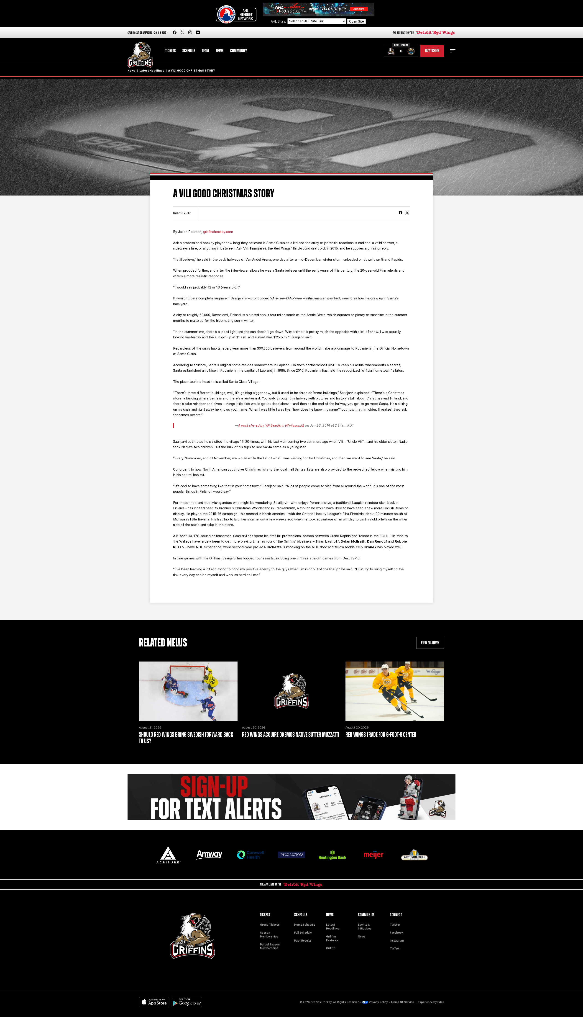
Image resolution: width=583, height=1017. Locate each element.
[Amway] (209, 855)
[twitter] (182, 33)
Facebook (396, 932)
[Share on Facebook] (400, 213)
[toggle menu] (452, 51)
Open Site (356, 21)
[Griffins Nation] (291, 797)
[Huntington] (332, 855)
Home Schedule (304, 924)
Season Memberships (269, 934)
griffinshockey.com (218, 232)
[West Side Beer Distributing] (414, 854)
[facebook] (174, 33)
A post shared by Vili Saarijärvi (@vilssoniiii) (271, 425)
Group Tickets (270, 924)
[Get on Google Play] (187, 1002)
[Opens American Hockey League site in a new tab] (236, 14)
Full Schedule (303, 932)
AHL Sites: (279, 21)
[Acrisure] (168, 854)
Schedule (188, 51)
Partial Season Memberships (270, 946)
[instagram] (190, 33)
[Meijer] (373, 854)
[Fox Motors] (291, 855)
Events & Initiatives (364, 926)
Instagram (397, 940)
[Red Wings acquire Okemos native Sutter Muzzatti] (291, 691)
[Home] (140, 55)
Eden (440, 1002)
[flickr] (198, 32)
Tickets (170, 51)
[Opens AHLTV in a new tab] (318, 9)
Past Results (303, 940)
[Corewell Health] (250, 854)
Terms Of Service (402, 1002)
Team (205, 51)
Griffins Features (332, 938)
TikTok (394, 948)
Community (238, 51)
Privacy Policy (378, 1002)
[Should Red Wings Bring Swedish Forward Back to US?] (188, 691)
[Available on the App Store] (154, 1002)
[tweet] (407, 213)
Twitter (395, 924)
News (219, 51)
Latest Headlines (151, 70)
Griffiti (330, 948)
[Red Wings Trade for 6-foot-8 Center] (394, 691)
